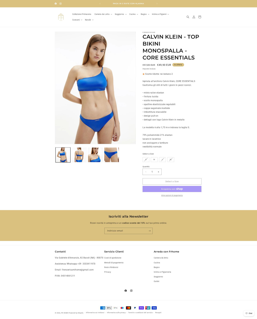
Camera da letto (161, 258)
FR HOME (64, 313)
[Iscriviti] (149, 231)
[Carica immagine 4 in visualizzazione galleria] (111, 154)
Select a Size (148, 154)
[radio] (146, 159)
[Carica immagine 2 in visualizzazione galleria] (79, 154)
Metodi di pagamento (113, 263)
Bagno (157, 267)
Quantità (146, 167)
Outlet (156, 281)
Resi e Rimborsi (111, 267)
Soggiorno (158, 277)
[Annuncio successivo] (157, 3)
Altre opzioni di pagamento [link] (172, 195)
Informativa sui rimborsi (95, 313)
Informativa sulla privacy (116, 313)
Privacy (107, 272)
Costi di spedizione (112, 258)
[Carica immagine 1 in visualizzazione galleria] (63, 154)
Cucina (157, 263)
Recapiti (158, 313)
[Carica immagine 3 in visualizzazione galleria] (95, 154)
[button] (103, 14)
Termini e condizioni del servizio (140, 313)
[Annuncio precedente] (100, 3)
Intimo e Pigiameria (162, 272)
